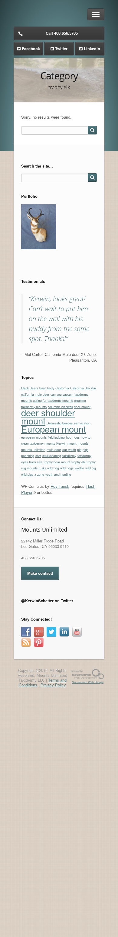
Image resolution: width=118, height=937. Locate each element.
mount (72, 443)
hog (68, 437)
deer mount (82, 407)
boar (42, 388)
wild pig (90, 468)
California (62, 388)
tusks (42, 468)
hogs (76, 437)
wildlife (79, 468)
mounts (83, 443)
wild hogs (67, 468)
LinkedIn (92, 48)
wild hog (53, 468)
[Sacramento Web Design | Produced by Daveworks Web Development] (87, 673)
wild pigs (27, 474)
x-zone (39, 474)
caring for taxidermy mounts (53, 400)
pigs (85, 449)
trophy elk (78, 462)
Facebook (31, 48)
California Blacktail (83, 388)
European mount (53, 428)
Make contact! (40, 573)
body (50, 388)
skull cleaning (51, 455)
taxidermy (69, 455)
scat (38, 455)
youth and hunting (58, 474)
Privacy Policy (53, 685)
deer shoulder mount (48, 416)
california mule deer (35, 394)
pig (79, 449)
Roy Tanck (60, 486)
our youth (69, 449)
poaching (27, 455)
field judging (56, 437)
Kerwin (61, 443)
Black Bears (29, 388)
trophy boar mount (57, 462)
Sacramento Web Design (87, 682)
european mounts (34, 437)
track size (35, 462)
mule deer (54, 449)
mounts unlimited (33, 449)
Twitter (61, 48)
